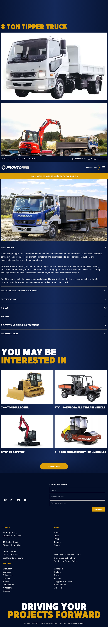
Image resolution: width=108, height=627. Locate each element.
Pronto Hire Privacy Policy (66, 561)
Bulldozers (7, 575)
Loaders (6, 578)
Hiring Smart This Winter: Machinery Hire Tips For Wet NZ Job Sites (54, 176)
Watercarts (7, 587)
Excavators (8, 568)
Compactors (8, 584)
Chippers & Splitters (63, 581)
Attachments (60, 584)
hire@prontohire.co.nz (13, 557)
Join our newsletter (58, 484)
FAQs (56, 538)
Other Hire (59, 587)
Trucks (57, 575)
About (57, 532)
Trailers (57, 571)
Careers (57, 541)
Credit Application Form (65, 557)
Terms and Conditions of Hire (67, 554)
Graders (6, 590)
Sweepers (58, 568)
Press (56, 535)
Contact (57, 545)
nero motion (79, 623)
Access (57, 578)
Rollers (6, 581)
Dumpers (7, 571)
